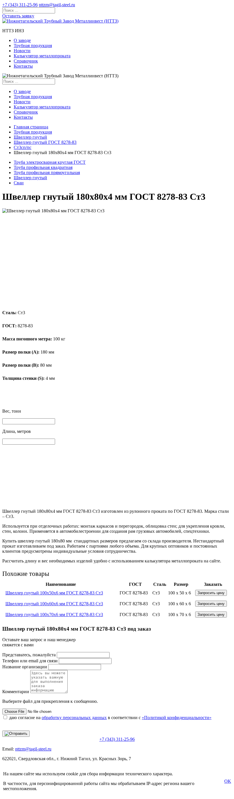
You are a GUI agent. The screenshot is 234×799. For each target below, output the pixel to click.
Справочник (26, 60)
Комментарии (15, 691)
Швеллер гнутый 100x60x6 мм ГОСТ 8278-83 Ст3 (54, 603)
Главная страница (31, 126)
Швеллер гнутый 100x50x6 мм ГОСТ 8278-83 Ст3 (54, 592)
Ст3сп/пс (22, 147)
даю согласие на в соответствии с (110, 717)
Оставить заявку (18, 15)
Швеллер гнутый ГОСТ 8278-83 (45, 142)
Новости (22, 50)
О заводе (22, 40)
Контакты (23, 66)
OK (227, 781)
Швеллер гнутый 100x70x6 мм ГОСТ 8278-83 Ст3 (54, 614)
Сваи (19, 182)
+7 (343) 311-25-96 (20, 4)
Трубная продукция (33, 45)
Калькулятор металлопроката (42, 55)
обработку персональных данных (74, 717)
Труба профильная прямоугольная (47, 172)
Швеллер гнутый (30, 137)
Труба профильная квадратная (43, 167)
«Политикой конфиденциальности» (176, 717)
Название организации (24, 666)
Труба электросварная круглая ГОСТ (50, 162)
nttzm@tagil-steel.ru (57, 4)
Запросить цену (211, 593)
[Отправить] (16, 734)
